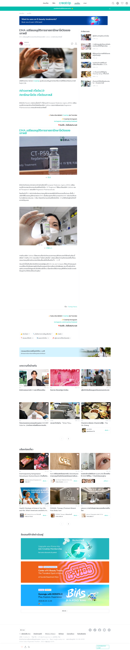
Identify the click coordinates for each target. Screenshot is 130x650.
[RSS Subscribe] (29, 647)
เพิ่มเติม (64, 611)
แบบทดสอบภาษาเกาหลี (101, 647)
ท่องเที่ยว (21, 13)
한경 (49, 177)
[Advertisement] (48, 290)
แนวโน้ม (29, 13)
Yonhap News (72, 307)
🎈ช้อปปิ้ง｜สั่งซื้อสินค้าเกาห (67, 125)
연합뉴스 (49, 248)
